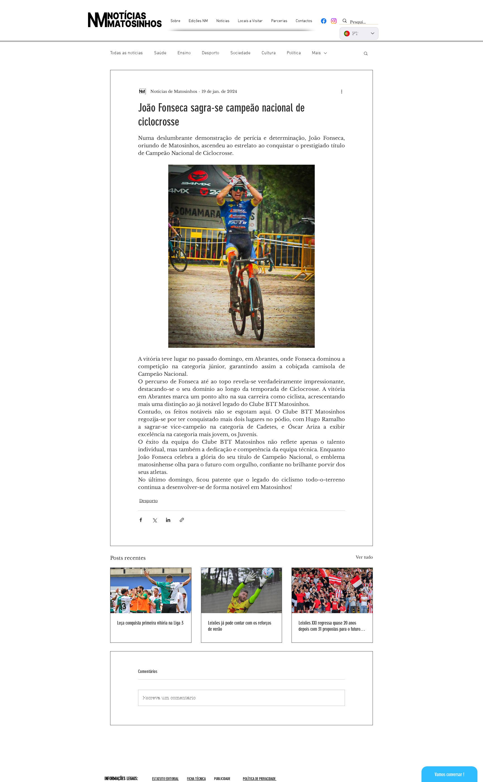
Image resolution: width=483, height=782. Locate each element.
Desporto (210, 53)
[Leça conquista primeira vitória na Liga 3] (150, 590)
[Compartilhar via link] (181, 520)
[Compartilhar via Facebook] (140, 520)
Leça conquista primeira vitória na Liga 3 (150, 623)
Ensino (184, 53)
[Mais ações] (341, 91)
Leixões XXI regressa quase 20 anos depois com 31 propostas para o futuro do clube (332, 626)
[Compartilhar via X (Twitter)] (154, 520)
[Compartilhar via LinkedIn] (168, 520)
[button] (365, 53)
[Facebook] (323, 21)
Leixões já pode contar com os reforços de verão (239, 626)
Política (294, 53)
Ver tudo (364, 557)
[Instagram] (333, 21)
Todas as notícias (126, 53)
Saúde (160, 53)
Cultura (269, 53)
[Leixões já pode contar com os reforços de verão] (241, 590)
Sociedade (240, 53)
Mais (316, 53)
